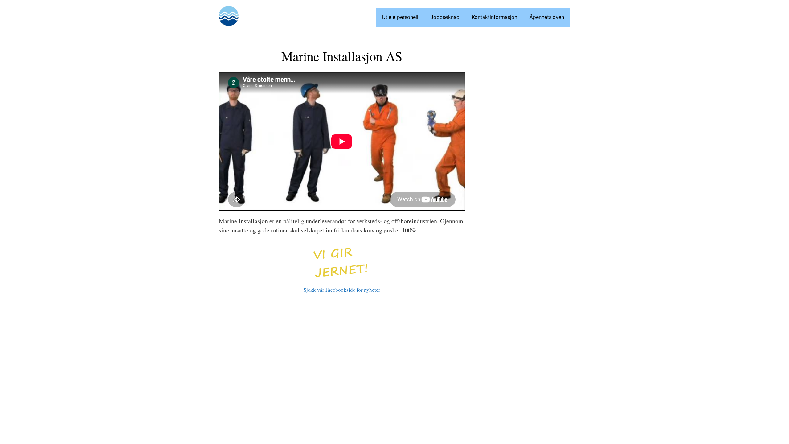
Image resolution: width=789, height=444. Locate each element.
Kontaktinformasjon (494, 17)
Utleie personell (400, 17)
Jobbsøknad (445, 17)
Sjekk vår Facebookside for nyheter (342, 289)
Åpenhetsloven (546, 17)
